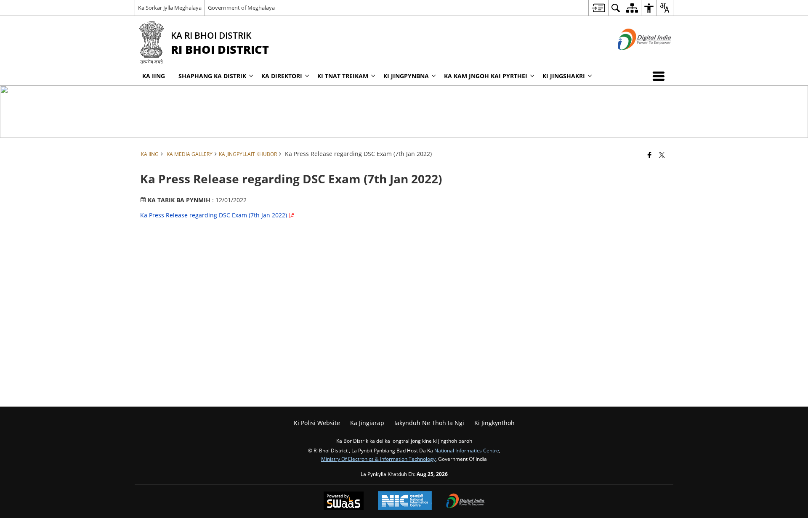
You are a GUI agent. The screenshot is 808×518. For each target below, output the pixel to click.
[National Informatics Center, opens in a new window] (405, 501)
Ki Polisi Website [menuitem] (317, 423)
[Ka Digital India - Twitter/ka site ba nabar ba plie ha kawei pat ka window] (634, 57)
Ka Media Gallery (190, 154)
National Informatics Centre (466, 450)
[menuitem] (598, 8)
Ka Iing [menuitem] (153, 76)
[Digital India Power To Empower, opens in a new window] (465, 501)
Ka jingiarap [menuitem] (367, 423)
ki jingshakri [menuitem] (563, 76)
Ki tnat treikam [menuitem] (342, 76)
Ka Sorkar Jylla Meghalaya (170, 7)
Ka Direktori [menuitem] (281, 76)
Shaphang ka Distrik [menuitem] (212, 76)
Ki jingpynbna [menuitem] (406, 76)
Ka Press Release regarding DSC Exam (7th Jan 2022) (214, 215)
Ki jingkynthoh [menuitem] (494, 423)
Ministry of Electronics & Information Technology (378, 458)
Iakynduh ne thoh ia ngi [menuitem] (429, 423)
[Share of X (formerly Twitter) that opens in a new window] (661, 154)
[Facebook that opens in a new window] (649, 154)
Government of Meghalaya (241, 7)
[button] (660, 76)
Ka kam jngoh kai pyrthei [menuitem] (485, 76)
